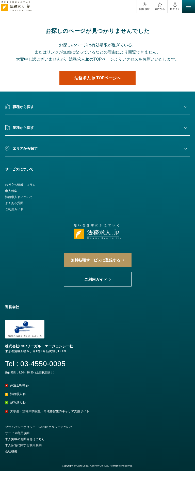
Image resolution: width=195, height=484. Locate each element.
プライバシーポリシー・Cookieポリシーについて (39, 427)
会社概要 (11, 451)
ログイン (175, 9)
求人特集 (11, 191)
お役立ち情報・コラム (20, 185)
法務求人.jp (18, 394)
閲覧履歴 (144, 9)
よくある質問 (14, 203)
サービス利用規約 (17, 433)
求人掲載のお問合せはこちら (25, 439)
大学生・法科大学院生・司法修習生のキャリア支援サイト (49, 411)
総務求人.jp (18, 402)
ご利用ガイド (14, 209)
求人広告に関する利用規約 (23, 445)
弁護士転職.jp (19, 385)
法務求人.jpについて (19, 197)
